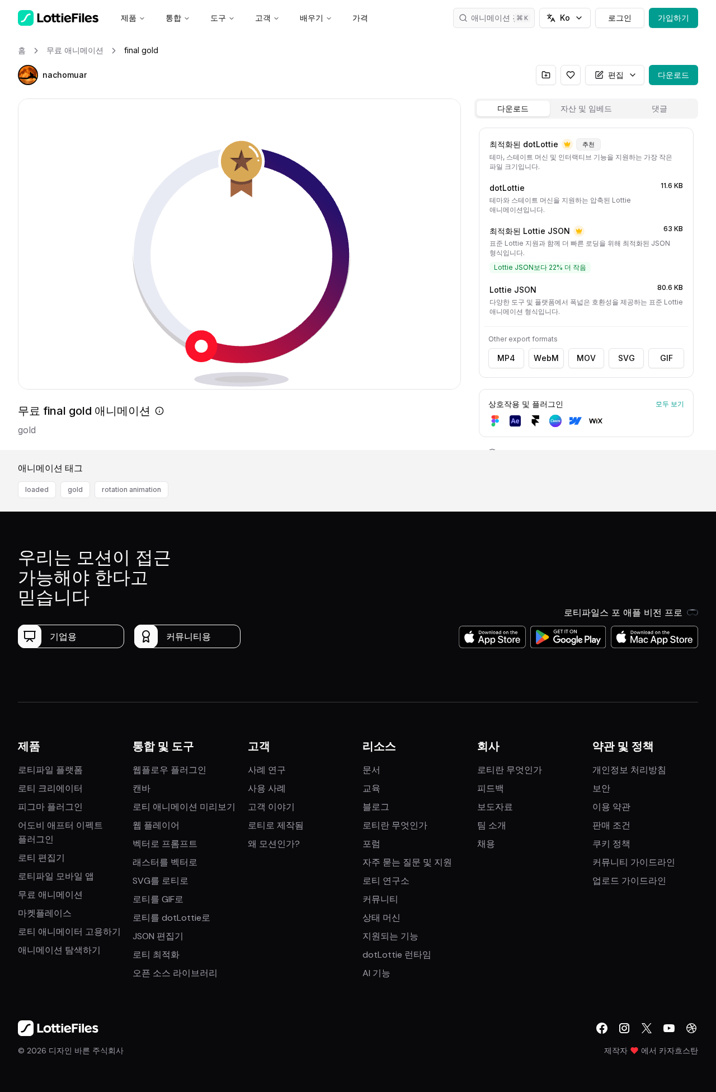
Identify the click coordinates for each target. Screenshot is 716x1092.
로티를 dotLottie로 (171, 918)
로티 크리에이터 (50, 788)
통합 (173, 17)
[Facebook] (602, 1028)
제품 (128, 17)
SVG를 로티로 (161, 881)
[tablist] (586, 109)
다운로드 (673, 74)
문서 (371, 770)
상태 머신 (381, 918)
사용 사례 (267, 788)
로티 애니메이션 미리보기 (184, 807)
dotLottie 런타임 (396, 954)
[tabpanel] (586, 286)
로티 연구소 (385, 881)
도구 (218, 17)
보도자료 (495, 807)
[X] (646, 1028)
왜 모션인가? (274, 844)
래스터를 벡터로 (165, 862)
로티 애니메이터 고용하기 (69, 932)
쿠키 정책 (611, 844)
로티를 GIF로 (158, 899)
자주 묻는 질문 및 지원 (407, 862)
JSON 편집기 (158, 936)
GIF (666, 358)
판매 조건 (611, 825)
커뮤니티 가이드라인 (633, 862)
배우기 (311, 17)
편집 (616, 74)
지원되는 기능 (390, 936)
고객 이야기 (271, 807)
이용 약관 (611, 807)
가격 (360, 17)
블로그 (375, 807)
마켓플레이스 (45, 913)
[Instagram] (624, 1028)
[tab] (513, 108)
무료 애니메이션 (50, 895)
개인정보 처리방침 (629, 770)
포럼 (371, 844)
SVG (626, 358)
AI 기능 (376, 973)
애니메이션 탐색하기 (59, 950)
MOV (586, 358)
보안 (601, 788)
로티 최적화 (156, 954)
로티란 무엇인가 (394, 825)
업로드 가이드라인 (629, 881)
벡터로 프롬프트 (165, 844)
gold (75, 489)
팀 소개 (491, 825)
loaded (37, 489)
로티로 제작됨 (276, 825)
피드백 (490, 788)
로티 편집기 (41, 858)
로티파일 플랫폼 (50, 770)
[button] (28, 75)
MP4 (506, 358)
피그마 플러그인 (50, 807)
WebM (546, 358)
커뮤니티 (380, 899)
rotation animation (131, 489)
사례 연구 (267, 770)
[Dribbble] (691, 1028)
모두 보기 (670, 404)
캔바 (141, 788)
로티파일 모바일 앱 (56, 876)
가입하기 (673, 17)
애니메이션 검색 (499, 17)
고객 (263, 17)
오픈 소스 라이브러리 (175, 973)
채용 (486, 844)
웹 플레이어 (156, 825)
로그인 (620, 17)
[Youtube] (669, 1028)
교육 (371, 788)
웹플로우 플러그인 (169, 770)
